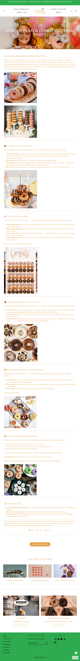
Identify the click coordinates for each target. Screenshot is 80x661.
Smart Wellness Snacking (65, 580)
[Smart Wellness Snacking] (65, 571)
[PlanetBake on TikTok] (64, 639)
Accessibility (7, 644)
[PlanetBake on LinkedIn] (55, 642)
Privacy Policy (7, 641)
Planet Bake (24, 444)
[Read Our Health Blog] (59, 606)
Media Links (6, 650)
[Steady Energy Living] (15, 571)
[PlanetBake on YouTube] (61, 639)
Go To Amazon (21, 625)
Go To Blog (59, 625)
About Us (21, 12)
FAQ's (5, 636)
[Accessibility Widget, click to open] (76, 652)
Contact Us (6, 647)
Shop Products (22, 9)
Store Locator (58, 9)
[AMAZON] (21, 606)
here (30, 244)
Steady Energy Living (15, 580)
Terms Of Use (7, 639)
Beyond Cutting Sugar (40, 580)
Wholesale (6, 653)
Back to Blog (41, 544)
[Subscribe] (47, 643)
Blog (58, 12)
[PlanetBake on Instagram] (55, 639)
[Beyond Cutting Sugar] (40, 571)
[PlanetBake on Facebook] (58, 639)
